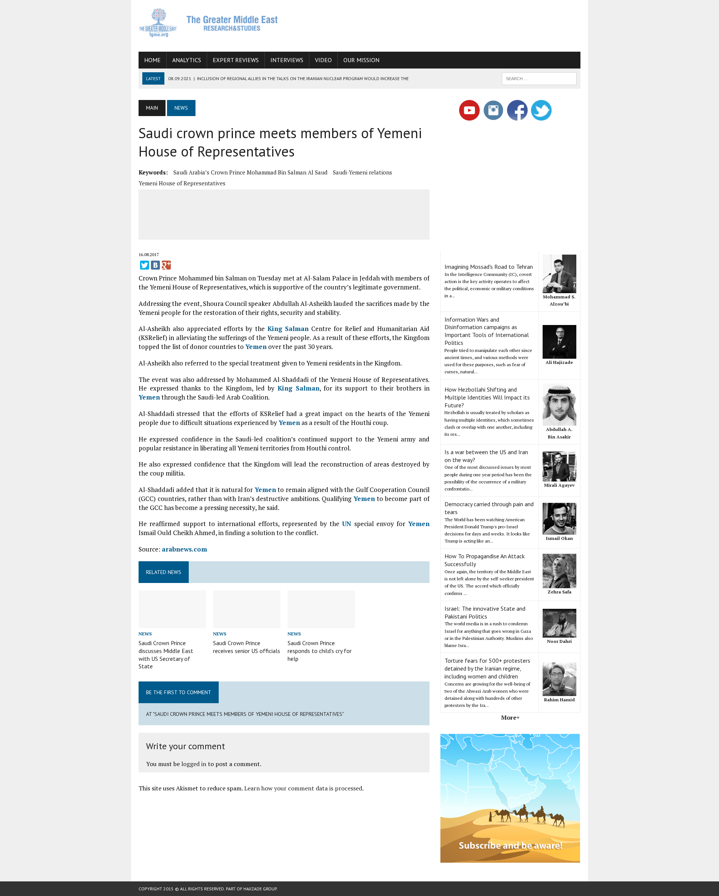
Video (323, 60)
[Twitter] (144, 265)
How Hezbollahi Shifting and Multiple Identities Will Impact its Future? (487, 397)
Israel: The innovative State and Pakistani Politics (485, 612)
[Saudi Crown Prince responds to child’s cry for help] (321, 623)
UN (346, 523)
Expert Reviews (236, 60)
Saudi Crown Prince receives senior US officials (246, 646)
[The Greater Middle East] (209, 22)
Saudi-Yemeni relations (362, 172)
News (145, 634)
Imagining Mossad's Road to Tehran (489, 266)
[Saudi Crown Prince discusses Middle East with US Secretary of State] (172, 623)
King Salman (288, 328)
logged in (193, 764)
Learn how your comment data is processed (303, 788)
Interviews (286, 60)
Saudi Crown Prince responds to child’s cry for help (320, 650)
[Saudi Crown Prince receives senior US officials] (246, 623)
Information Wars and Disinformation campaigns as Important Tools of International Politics (487, 331)
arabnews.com (184, 549)
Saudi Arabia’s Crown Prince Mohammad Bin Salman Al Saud (250, 172)
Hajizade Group (259, 889)
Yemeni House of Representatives (182, 183)
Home (152, 60)
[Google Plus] (166, 265)
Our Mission (361, 60)
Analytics (186, 60)
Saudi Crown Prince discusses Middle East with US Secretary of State (166, 654)
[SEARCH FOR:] (539, 78)
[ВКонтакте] (155, 265)
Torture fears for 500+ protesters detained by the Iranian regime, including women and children (487, 668)
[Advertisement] (444, 24)
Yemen (256, 346)
